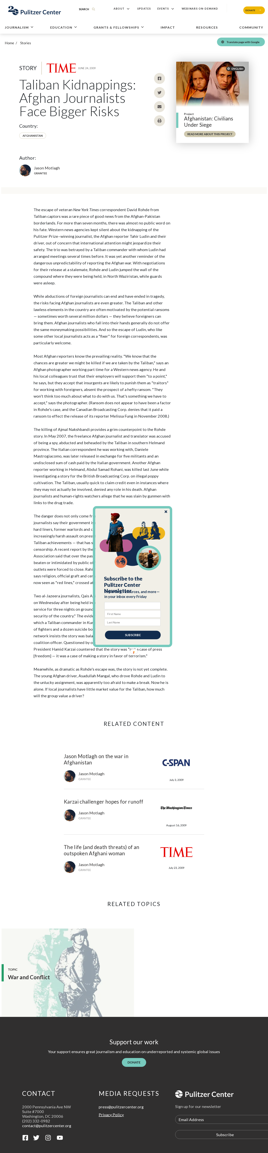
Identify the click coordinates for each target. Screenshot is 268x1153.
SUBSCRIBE (133, 635)
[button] (132, 584)
